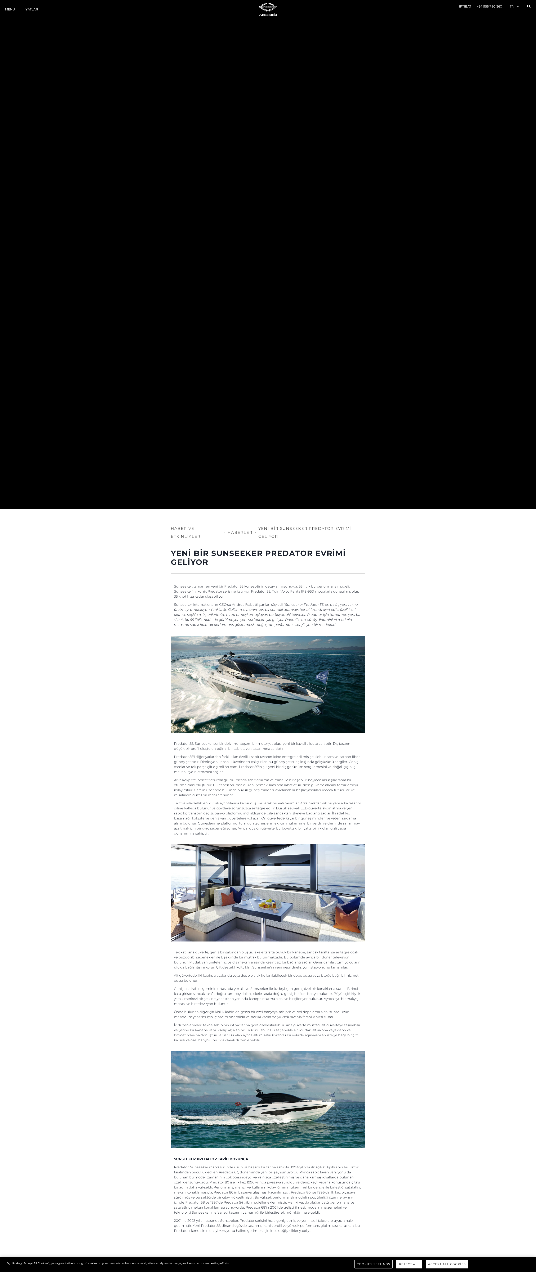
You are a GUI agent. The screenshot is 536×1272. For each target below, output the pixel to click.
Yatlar (32, 9)
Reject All (409, 1264)
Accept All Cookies (447, 1264)
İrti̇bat (465, 6)
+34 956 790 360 (489, 6)
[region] (268, 1264)
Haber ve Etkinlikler (186, 532)
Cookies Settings (373, 1264)
